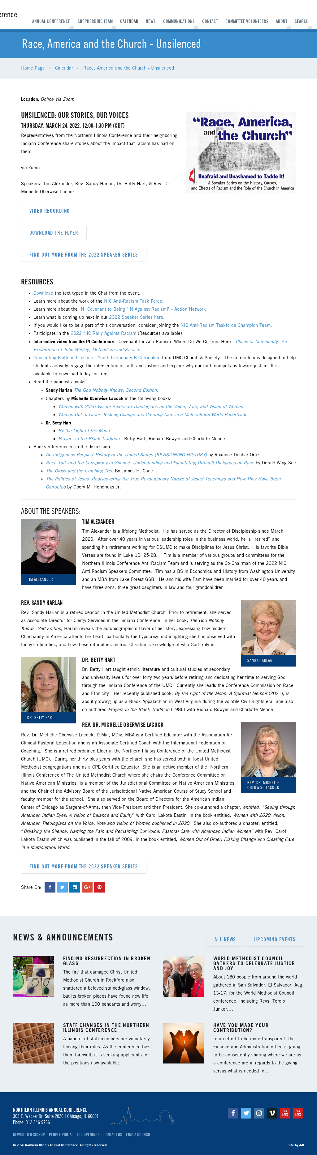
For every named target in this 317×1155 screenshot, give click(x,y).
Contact (210, 21)
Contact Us (112, 1134)
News (151, 21)
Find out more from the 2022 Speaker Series (83, 255)
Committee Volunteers (246, 21)
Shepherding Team (95, 21)
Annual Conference (51, 21)
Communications (179, 21)
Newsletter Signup (29, 1134)
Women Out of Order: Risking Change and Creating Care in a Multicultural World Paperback (152, 414)
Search (302, 21)
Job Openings (88, 1134)
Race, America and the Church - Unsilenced (128, 68)
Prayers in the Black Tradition (88, 439)
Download (43, 293)
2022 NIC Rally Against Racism (103, 333)
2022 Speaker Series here (136, 317)
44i (301, 1145)
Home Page (33, 68)
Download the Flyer (53, 233)
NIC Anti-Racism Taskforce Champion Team (225, 325)
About (281, 21)
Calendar (129, 21)
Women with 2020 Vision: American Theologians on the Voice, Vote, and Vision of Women (150, 406)
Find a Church (138, 1134)
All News (225, 939)
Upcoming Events (275, 939)
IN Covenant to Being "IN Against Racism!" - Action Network (142, 309)
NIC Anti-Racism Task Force (133, 301)
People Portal (61, 1134)
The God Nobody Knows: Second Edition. (116, 390)
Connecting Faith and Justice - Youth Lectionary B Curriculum (96, 358)
